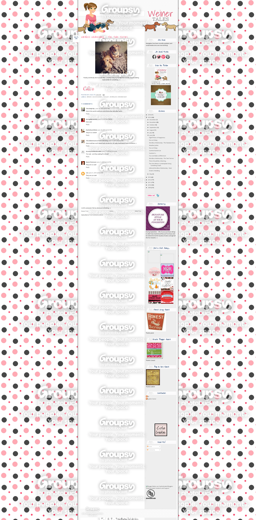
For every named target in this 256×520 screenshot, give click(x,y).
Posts (150, 446)
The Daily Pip (90, 108)
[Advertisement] (158, 468)
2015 (149, 117)
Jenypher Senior (151, 399)
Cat (87, 173)
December (153, 120)
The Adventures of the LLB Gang (97, 141)
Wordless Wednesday (118, 97)
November (153, 122)
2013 (149, 177)
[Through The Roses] (161, 276)
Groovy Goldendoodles (94, 151)
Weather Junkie (153, 145)
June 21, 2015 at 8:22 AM (96, 173)
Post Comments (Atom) (96, 215)
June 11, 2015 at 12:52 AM (115, 141)
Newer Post (84, 211)
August (152, 130)
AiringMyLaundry (92, 119)
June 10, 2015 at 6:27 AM (103, 108)
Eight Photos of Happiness (157, 137)
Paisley (106, 97)
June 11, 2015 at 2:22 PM (104, 162)
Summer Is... (152, 153)
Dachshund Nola (91, 130)
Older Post (138, 211)
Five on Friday (153, 140)
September (153, 127)
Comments (151, 450)
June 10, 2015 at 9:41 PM (105, 130)
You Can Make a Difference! (157, 156)
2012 (149, 180)
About (111, 13)
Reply (87, 114)
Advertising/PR (124, 13)
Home (111, 211)
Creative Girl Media (132, 519)
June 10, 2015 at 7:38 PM (105, 119)
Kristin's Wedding (154, 171)
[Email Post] (103, 95)
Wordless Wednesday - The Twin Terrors (104, 37)
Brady (89, 97)
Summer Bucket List (155, 150)
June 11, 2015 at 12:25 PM (109, 151)
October (152, 125)
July (151, 133)
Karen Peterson (91, 162)
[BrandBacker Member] (151, 499)
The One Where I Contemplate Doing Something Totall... (160, 164)
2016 (149, 115)
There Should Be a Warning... (158, 161)
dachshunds (97, 97)
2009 (149, 187)
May (151, 174)
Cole (147, 396)
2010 (149, 185)
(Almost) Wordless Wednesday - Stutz (160, 168)
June (151, 135)
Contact (137, 13)
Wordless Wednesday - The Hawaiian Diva (162, 143)
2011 (149, 182)
